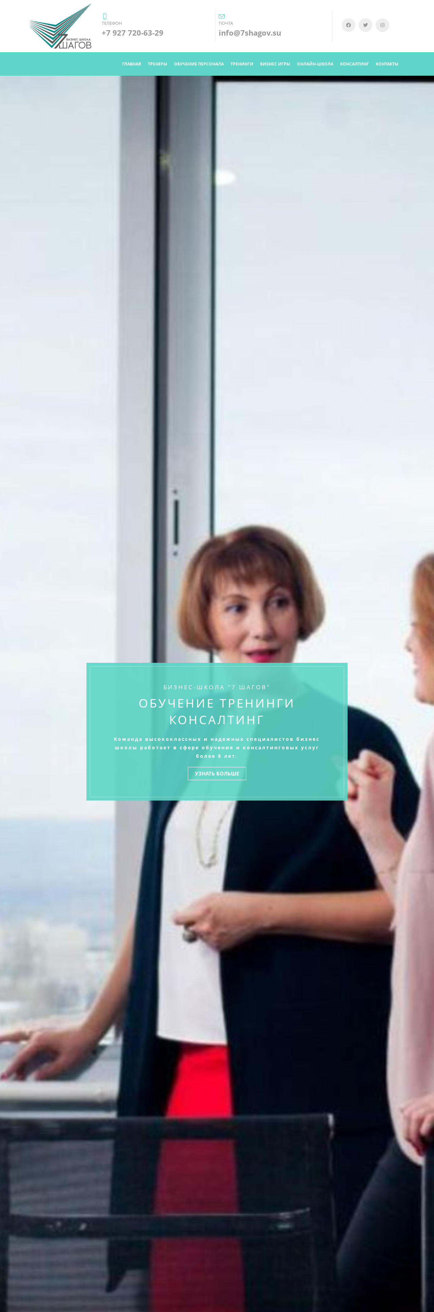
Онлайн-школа (315, 64)
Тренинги (242, 64)
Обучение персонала (199, 64)
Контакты (387, 64)
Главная (131, 64)
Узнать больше (217, 773)
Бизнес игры (275, 64)
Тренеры (157, 64)
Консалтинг (354, 64)
